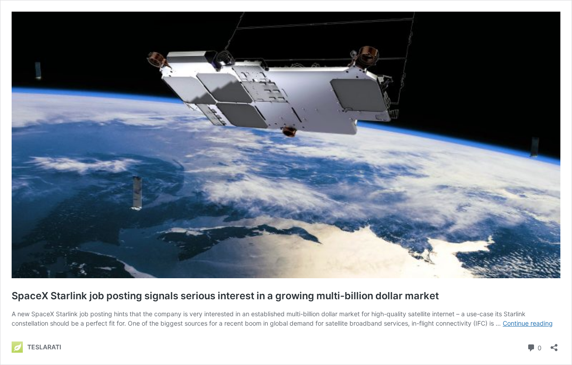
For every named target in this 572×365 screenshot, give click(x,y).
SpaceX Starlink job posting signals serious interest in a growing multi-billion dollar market (225, 295)
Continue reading (528, 323)
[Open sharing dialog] (554, 345)
